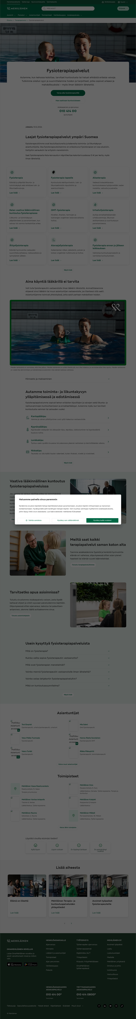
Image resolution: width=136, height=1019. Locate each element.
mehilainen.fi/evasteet (72, 512)
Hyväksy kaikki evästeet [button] (102, 520)
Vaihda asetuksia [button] (34, 520)
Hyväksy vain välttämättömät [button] (68, 520)
